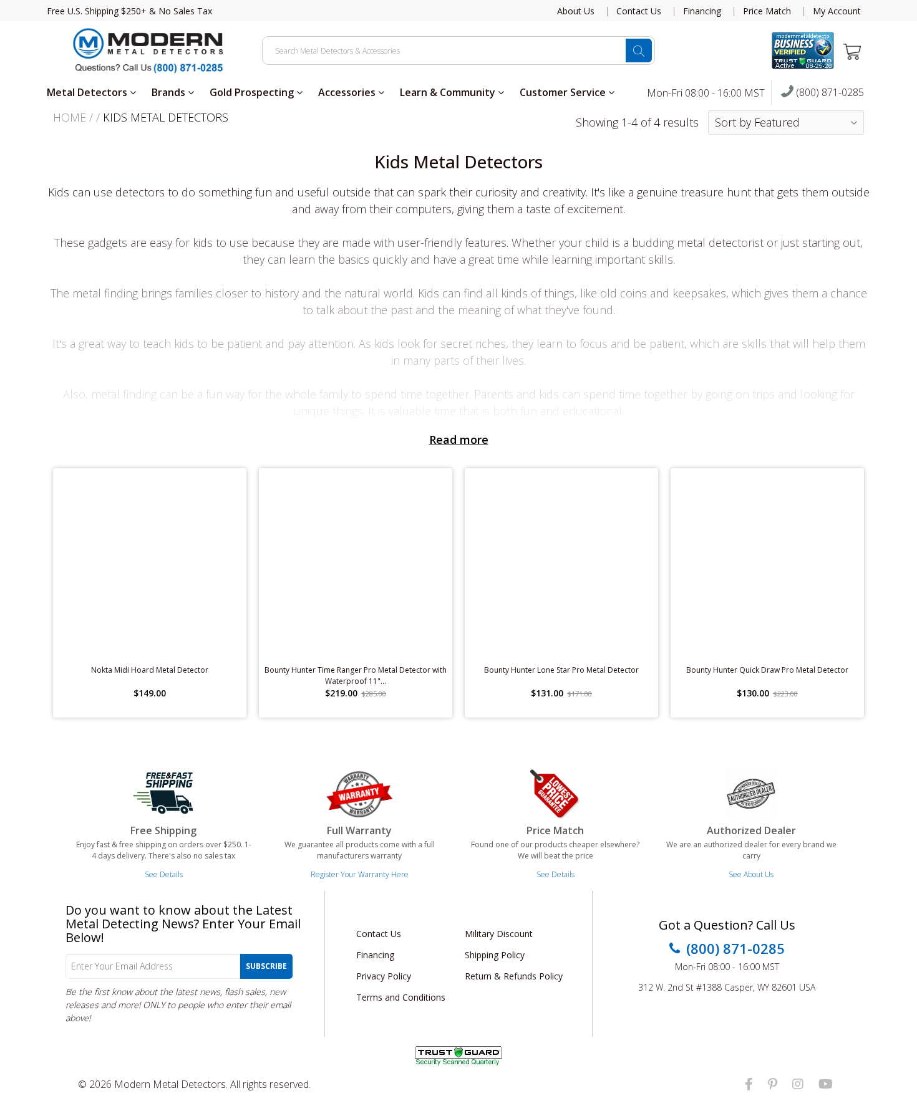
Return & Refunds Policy (514, 976)
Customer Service (564, 92)
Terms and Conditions (400, 997)
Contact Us (638, 11)
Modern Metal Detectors (170, 1084)
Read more (458, 439)
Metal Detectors (88, 92)
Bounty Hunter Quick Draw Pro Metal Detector (767, 670)
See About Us (751, 874)
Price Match (767, 11)
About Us (575, 11)
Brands (170, 92)
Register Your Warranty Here (360, 874)
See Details (164, 874)
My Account (837, 11)
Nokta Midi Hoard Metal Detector (149, 670)
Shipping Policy (495, 955)
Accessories (348, 92)
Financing (702, 11)
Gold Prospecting (253, 92)
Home (69, 117)
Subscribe (266, 966)
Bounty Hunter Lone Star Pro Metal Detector (561, 670)
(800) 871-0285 (828, 93)
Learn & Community (449, 92)
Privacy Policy (383, 976)
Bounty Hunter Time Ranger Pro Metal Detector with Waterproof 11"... (355, 675)
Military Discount (499, 934)
